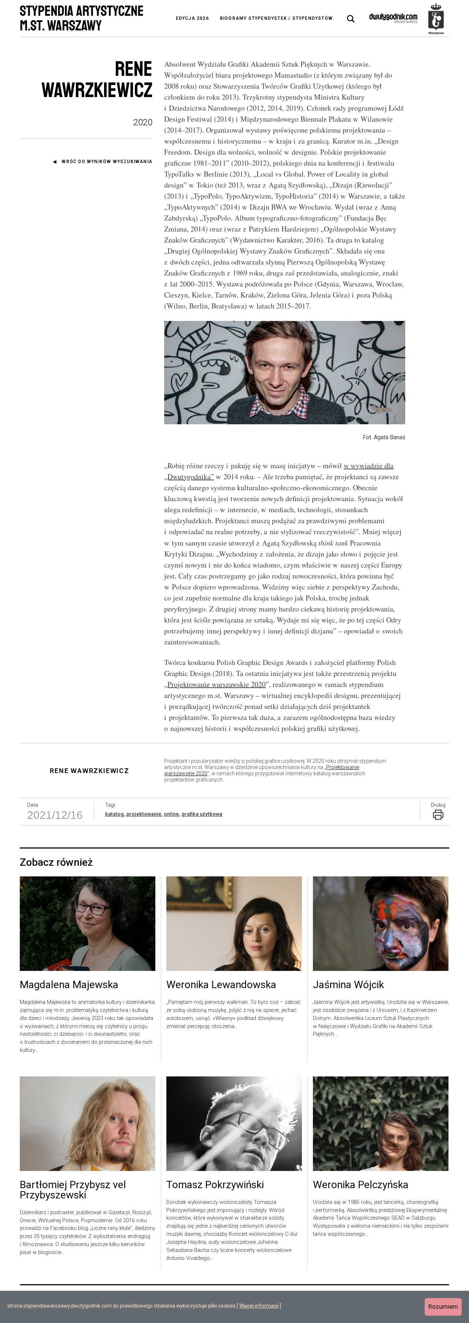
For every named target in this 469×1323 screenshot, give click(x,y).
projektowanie (143, 814)
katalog (114, 814)
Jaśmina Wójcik (348, 985)
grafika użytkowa (201, 814)
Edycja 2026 (192, 18)
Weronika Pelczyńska (361, 1185)
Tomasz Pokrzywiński (215, 1185)
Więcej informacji (258, 1306)
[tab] (351, 19)
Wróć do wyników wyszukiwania (107, 161)
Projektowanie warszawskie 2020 (216, 684)
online (171, 814)
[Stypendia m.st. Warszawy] (436, 18)
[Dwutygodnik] (393, 18)
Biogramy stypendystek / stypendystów (276, 18)
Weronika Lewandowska (221, 985)
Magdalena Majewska (69, 985)
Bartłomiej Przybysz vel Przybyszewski (73, 1190)
